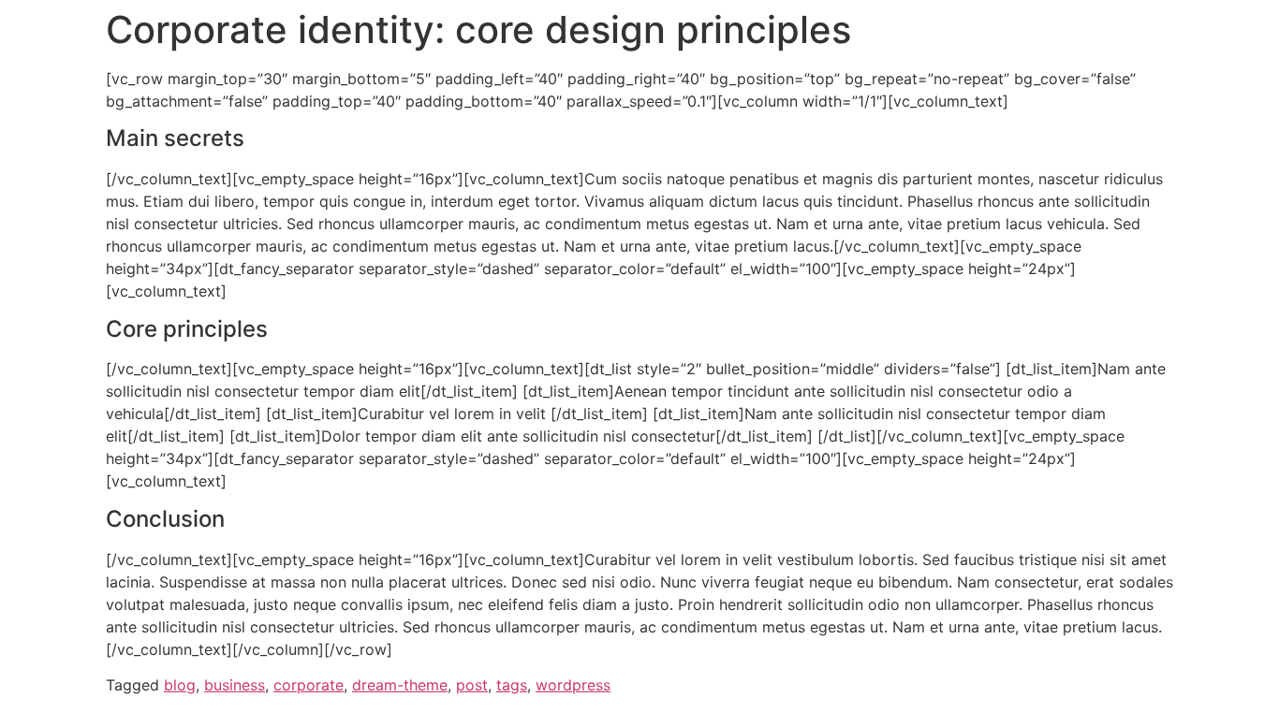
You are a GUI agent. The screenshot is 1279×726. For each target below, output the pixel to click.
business (234, 684)
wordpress (573, 684)
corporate (308, 684)
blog (180, 684)
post (472, 684)
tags (511, 684)
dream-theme (400, 684)
